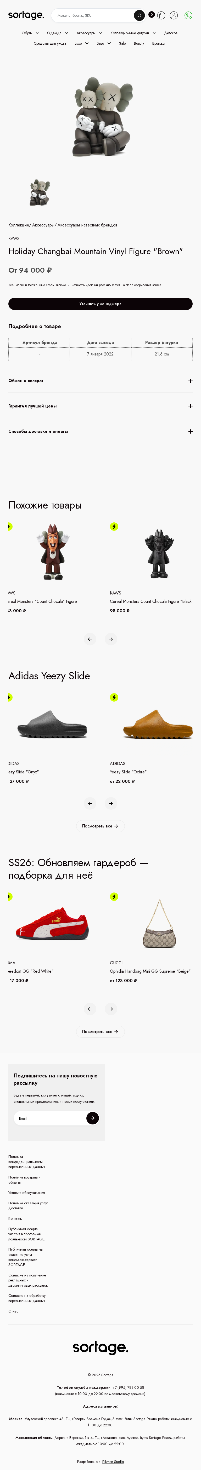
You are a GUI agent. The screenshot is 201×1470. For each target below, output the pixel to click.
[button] (30, 33)
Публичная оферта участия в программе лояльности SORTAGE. (26, 1234)
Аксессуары (43, 225)
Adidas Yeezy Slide (49, 675)
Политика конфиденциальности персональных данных (26, 1161)
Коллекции (18, 225)
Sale (122, 43)
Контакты (15, 1218)
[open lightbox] (38, 193)
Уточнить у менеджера (100, 303)
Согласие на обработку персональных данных (27, 1298)
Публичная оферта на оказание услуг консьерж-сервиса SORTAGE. (25, 1257)
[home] (30, 15)
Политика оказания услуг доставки (28, 1206)
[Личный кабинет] (174, 15)
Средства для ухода (50, 43)
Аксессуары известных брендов (87, 225)
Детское (170, 33)
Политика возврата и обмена (24, 1180)
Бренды (158, 43)
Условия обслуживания (26, 1192)
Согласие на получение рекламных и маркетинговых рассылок (28, 1280)
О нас (13, 1311)
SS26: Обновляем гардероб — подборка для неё (78, 869)
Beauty (139, 43)
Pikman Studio (113, 1461)
